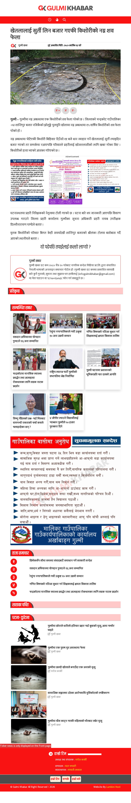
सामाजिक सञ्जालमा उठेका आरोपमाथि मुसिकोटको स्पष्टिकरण (78, 693)
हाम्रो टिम (60, 754)
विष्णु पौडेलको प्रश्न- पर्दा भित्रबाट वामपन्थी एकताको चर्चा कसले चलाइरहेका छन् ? (29, 422)
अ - (73, 110)
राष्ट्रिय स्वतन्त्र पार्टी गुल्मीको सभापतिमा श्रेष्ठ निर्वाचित (63, 374)
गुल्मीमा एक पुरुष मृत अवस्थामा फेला (66, 647)
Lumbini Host (113, 787)
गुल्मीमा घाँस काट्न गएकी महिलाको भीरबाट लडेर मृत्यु (75, 721)
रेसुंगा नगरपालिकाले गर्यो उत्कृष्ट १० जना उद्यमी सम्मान (66, 333)
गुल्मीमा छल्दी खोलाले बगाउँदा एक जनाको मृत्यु (72, 667)
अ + (57, 110)
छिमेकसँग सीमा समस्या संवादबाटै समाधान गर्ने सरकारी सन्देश (61, 560)
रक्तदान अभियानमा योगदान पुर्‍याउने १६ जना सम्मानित (26, 339)
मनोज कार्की (56, 671)
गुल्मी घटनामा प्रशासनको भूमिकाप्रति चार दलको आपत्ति (101, 372)
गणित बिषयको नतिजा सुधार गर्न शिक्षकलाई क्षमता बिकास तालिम (102, 333)
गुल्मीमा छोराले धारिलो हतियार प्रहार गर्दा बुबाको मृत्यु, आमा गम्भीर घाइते (81, 628)
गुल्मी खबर (35, 260)
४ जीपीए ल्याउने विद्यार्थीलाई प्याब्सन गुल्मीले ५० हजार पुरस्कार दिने (64, 422)
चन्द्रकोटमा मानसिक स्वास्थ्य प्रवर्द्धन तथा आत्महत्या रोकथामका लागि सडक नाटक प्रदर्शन (28, 380)
